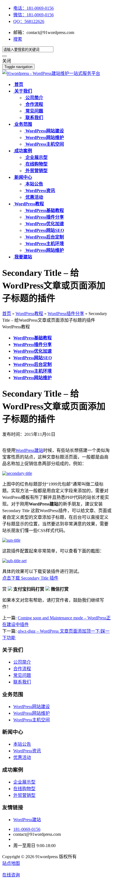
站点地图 (11, 863)
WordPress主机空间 (31, 719)
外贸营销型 (24, 795)
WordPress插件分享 (66, 313)
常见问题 (22, 675)
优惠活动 (22, 757)
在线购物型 (24, 788)
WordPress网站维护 (31, 713)
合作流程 (22, 668)
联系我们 (22, 682)
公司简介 (22, 662)
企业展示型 (24, 782)
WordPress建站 (29, 450)
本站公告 (22, 744)
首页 (6, 313)
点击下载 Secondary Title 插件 (30, 578)
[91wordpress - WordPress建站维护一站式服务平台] (51, 73)
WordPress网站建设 (31, 706)
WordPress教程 (29, 313)
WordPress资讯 (27, 750)
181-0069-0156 (26, 829)
